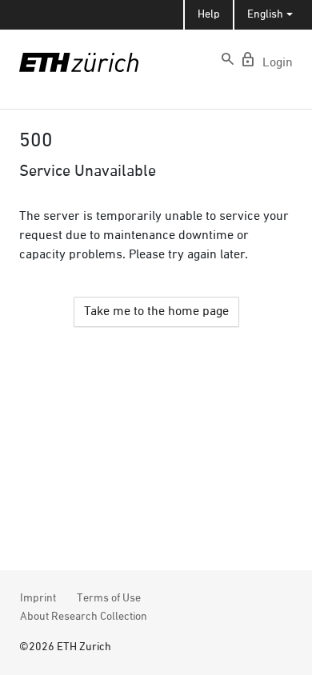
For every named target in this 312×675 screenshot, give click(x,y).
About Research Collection (83, 616)
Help (209, 14)
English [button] (265, 14)
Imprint (38, 598)
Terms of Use (109, 598)
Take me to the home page (156, 312)
